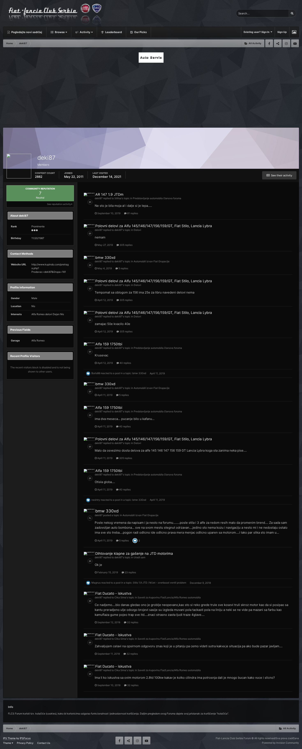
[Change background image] (294, 32)
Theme (7, 742)
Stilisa (117, 198)
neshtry (95, 499)
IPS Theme (9, 738)
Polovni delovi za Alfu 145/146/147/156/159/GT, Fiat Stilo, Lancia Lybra (153, 226)
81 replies (132, 213)
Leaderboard (113, 32)
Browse (59, 32)
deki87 (99, 198)
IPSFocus (25, 738)
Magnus (96, 582)
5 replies (123, 268)
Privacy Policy (25, 742)
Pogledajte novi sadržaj (26, 32)
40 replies (125, 362)
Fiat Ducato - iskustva (113, 593)
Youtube (295, 43)
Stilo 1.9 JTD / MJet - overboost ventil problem (159, 582)
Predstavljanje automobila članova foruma (157, 198)
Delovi (137, 229)
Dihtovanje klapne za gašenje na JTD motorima (134, 553)
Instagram (286, 43)
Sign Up (282, 32)
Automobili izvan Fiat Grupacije (151, 261)
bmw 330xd (105, 257)
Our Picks (140, 32)
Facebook (269, 43)
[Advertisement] (151, 94)
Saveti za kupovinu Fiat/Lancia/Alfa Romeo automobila (169, 597)
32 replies (132, 622)
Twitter (278, 43)
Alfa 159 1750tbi (108, 344)
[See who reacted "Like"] (135, 540)
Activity (84, 32)
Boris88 (95, 373)
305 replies (126, 244)
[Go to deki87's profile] (89, 194)
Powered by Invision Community (280, 742)
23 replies (130, 572)
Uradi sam (139, 557)
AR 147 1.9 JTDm (109, 194)
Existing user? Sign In (257, 32)
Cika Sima (120, 597)
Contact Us (43, 742)
